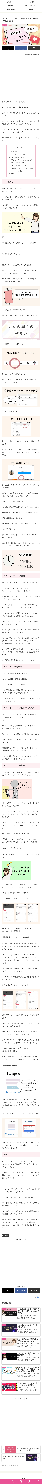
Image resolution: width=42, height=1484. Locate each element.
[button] (34, 48)
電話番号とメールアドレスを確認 (22, 168)
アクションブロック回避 (17, 154)
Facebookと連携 (17, 171)
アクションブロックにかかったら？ (21, 160)
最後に (12, 174)
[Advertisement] (21, 77)
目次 (18, 147)
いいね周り (13, 151)
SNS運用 (6, 1235)
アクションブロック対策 (17, 162)
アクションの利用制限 (17, 157)
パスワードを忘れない (19, 165)
